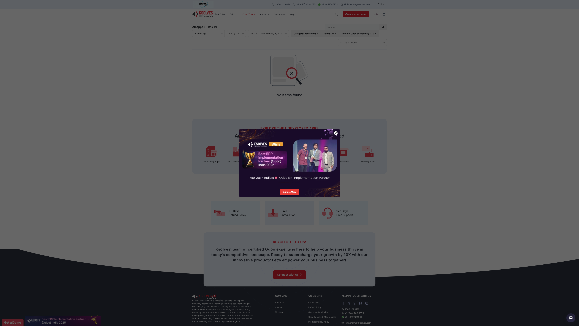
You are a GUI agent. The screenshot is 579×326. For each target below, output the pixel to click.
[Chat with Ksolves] (570, 317)
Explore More (289, 192)
